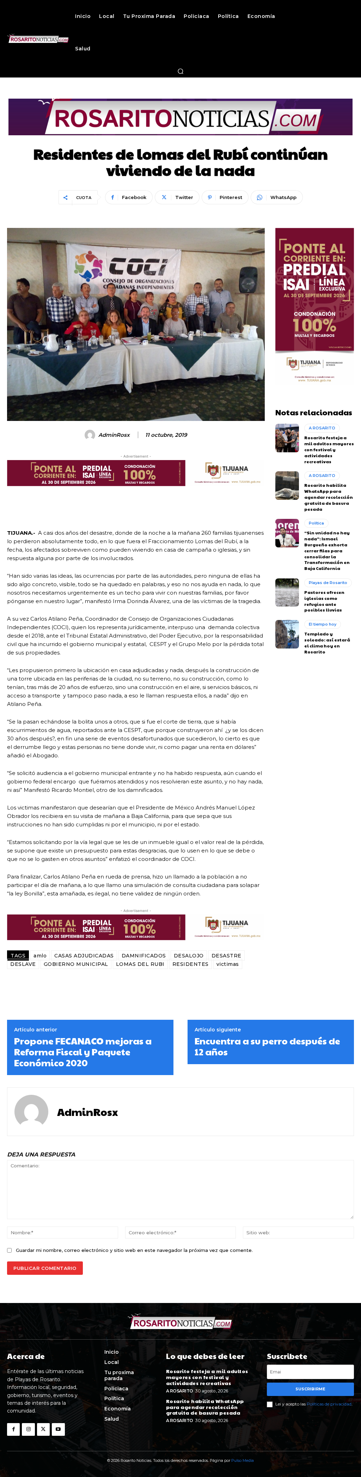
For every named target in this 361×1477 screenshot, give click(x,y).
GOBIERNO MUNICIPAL (76, 964)
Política (316, 523)
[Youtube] (58, 1429)
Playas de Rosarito (328, 582)
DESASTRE (226, 955)
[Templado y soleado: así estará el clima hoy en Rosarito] (287, 634)
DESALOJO (189, 955)
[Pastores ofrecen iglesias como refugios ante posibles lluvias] (287, 592)
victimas (227, 964)
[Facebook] (13, 1429)
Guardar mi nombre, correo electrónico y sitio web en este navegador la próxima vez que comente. (134, 1250)
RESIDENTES (190, 964)
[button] (180, 71)
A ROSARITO (322, 428)
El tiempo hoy (322, 624)
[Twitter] (43, 1429)
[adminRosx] (91, 435)
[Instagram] (28, 1429)
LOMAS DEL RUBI (140, 964)
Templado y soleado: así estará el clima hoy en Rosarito (327, 642)
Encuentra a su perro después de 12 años (267, 1046)
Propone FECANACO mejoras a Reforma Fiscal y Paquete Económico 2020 (83, 1051)
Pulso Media (242, 1460)
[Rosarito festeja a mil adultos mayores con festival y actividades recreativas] (287, 438)
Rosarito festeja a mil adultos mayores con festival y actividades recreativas (329, 449)
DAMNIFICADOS (144, 955)
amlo (40, 955)
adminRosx (114, 435)
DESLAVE (23, 964)
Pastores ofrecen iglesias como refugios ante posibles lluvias (324, 601)
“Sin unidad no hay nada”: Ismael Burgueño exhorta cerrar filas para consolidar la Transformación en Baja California (327, 550)
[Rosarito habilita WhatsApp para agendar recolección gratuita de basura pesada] (287, 485)
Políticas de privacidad (329, 1404)
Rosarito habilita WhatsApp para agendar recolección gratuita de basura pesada (328, 496)
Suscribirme (310, 1388)
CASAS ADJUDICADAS (84, 955)
